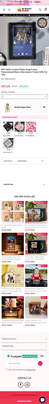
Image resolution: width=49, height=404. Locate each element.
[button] (4, 9)
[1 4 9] (24, 97)
